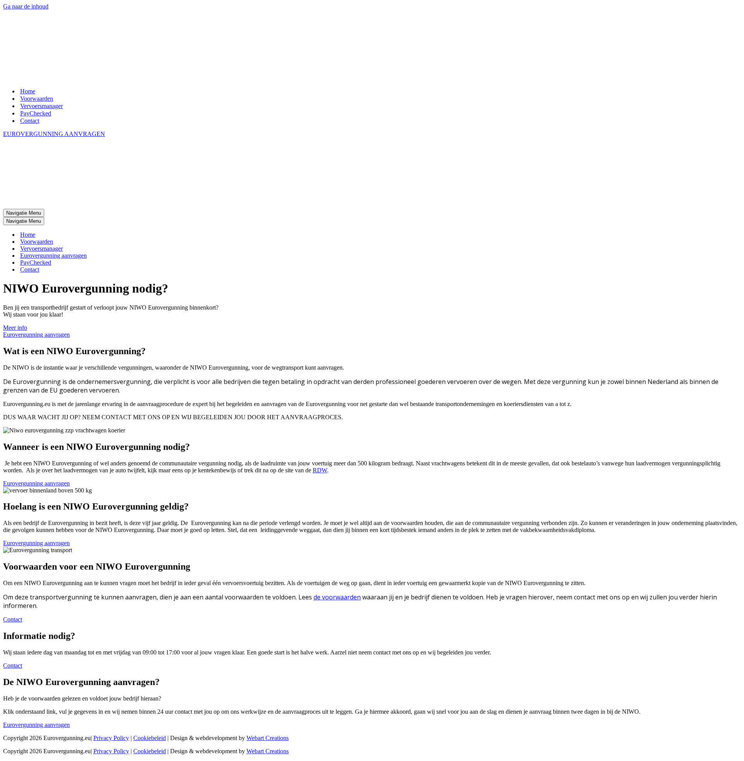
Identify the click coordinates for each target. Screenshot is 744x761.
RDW (320, 341)
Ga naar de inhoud (25, 6)
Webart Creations (267, 609)
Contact (29, 56)
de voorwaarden (337, 468)
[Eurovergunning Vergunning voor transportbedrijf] (38, 13)
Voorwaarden (36, 34)
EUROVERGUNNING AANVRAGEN (54, 69)
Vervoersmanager (41, 41)
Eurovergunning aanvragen (53, 127)
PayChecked (35, 49)
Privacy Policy (111, 609)
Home (27, 27)
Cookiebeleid (149, 609)
